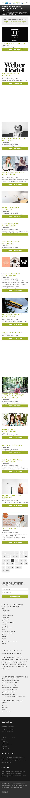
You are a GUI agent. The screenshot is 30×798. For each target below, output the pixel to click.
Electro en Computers (7, 633)
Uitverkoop (5, 640)
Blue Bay (21, 659)
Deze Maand (17, 653)
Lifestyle (4, 629)
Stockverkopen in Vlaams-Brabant (10, 685)
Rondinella (12, 662)
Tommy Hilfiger (5, 659)
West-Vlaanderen (20, 757)
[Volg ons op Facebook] (3, 792)
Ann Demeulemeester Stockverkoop (12, 315)
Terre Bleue (7, 661)
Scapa (17, 662)
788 (3, 567)
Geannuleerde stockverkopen (9, 641)
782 (3, 563)
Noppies (20, 661)
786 (21, 563)
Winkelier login (5, 748)
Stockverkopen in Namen (8, 691)
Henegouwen (5, 760)
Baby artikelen (5, 619)
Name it (7, 664)
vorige (5, 553)
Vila (26, 666)
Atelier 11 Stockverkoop (13, 43)
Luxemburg (18, 760)
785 (17, 563)
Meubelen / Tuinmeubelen (8, 631)
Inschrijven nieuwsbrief (7, 731)
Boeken (4, 636)
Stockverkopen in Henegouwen (9, 689)
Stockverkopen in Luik (7, 692)
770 (4, 556)
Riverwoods (14, 661)
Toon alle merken (6, 669)
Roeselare (4, 705)
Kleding (4, 608)
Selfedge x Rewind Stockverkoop (11, 275)
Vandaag (4, 653)
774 (22, 556)
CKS (3, 661)
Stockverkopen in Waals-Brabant (10, 687)
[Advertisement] (15, 105)
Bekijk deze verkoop (15, 50)
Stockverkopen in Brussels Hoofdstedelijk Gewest (14, 696)
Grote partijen (5, 626)
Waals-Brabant (18, 759)
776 (4, 560)
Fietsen (4, 638)
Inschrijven (15, 597)
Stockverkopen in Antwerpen (9, 678)
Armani (22, 666)
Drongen (4, 709)
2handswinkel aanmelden (8, 729)
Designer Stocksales (7, 627)
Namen (10, 760)
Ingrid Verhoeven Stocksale (10, 209)
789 (8, 567)
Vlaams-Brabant (10, 759)
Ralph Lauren (13, 664)
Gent (3, 704)
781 (25, 560)
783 (8, 563)
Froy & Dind (4, 668)
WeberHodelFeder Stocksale (10, 74)
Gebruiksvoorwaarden (7, 744)
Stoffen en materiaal (8, 615)
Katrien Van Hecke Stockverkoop (10, 225)
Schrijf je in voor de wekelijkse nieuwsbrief (15, 21)
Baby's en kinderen (7, 612)
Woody (24, 661)
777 (8, 560)
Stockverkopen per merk (13, 657)
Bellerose (22, 662)
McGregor (19, 664)
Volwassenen (6, 610)
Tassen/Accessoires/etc (8, 622)
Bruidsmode (6, 617)
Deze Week (10, 653)
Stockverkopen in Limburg (8, 684)
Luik (14, 760)
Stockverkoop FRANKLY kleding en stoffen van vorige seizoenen (13, 396)
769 (26, 553)
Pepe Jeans (12, 666)
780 (21, 560)
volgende (6, 570)
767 (17, 553)
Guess (26, 659)
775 (26, 556)
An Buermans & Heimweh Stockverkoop (13, 173)
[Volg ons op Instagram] (5, 792)
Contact (3, 739)
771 (8, 556)
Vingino (18, 666)
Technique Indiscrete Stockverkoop (12, 461)
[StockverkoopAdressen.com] (15, 2)
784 (12, 563)
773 (17, 556)
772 (13, 556)
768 (21, 553)
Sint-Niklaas (5, 707)
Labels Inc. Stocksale (12, 332)
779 (16, 560)
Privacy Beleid (5, 743)
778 (12, 560)
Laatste (18, 567)
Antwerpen (5, 702)
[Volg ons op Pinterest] (7, 792)
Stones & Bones (5, 662)
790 (12, 567)
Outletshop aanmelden (7, 728)
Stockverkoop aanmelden (8, 726)
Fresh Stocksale (10, 529)
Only (7, 666)
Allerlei (4, 624)
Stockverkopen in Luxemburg (9, 694)
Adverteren (4, 741)
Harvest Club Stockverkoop (9, 430)
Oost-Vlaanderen (11, 757)
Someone (16, 659)
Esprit (3, 664)
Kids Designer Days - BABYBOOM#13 (11, 243)
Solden (4, 643)
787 (26, 563)
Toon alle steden (6, 711)
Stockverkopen (15, 677)
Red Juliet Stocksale (12, 446)
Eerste (11, 553)
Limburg (4, 759)
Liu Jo (11, 659)
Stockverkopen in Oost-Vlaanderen (10, 680)
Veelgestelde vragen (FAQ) (8, 737)
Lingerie (5, 613)
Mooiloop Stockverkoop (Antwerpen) (13, 140)
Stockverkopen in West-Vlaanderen (10, 682)
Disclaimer (4, 746)
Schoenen (4, 620)
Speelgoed (5, 634)
